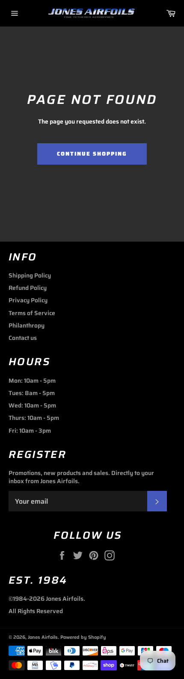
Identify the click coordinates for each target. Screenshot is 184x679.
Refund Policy (28, 287)
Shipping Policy (30, 275)
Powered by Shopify (83, 637)
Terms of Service (32, 313)
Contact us (23, 337)
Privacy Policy (28, 300)
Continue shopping (92, 153)
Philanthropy (27, 325)
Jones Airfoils (43, 637)
